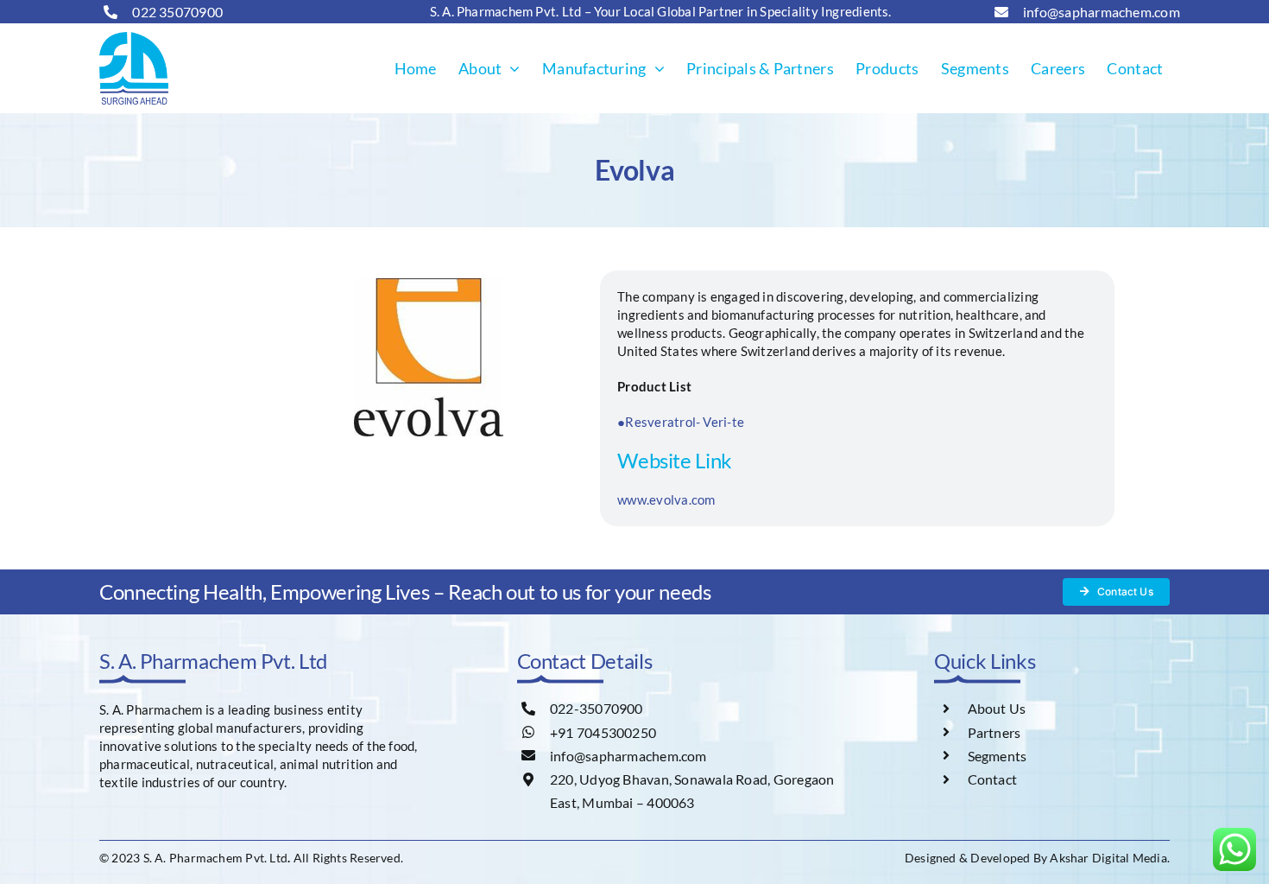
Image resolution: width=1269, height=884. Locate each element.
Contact (993, 779)
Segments (997, 755)
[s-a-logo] (133, 38)
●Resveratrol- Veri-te (680, 421)
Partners (994, 732)
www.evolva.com (666, 499)
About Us (997, 708)
